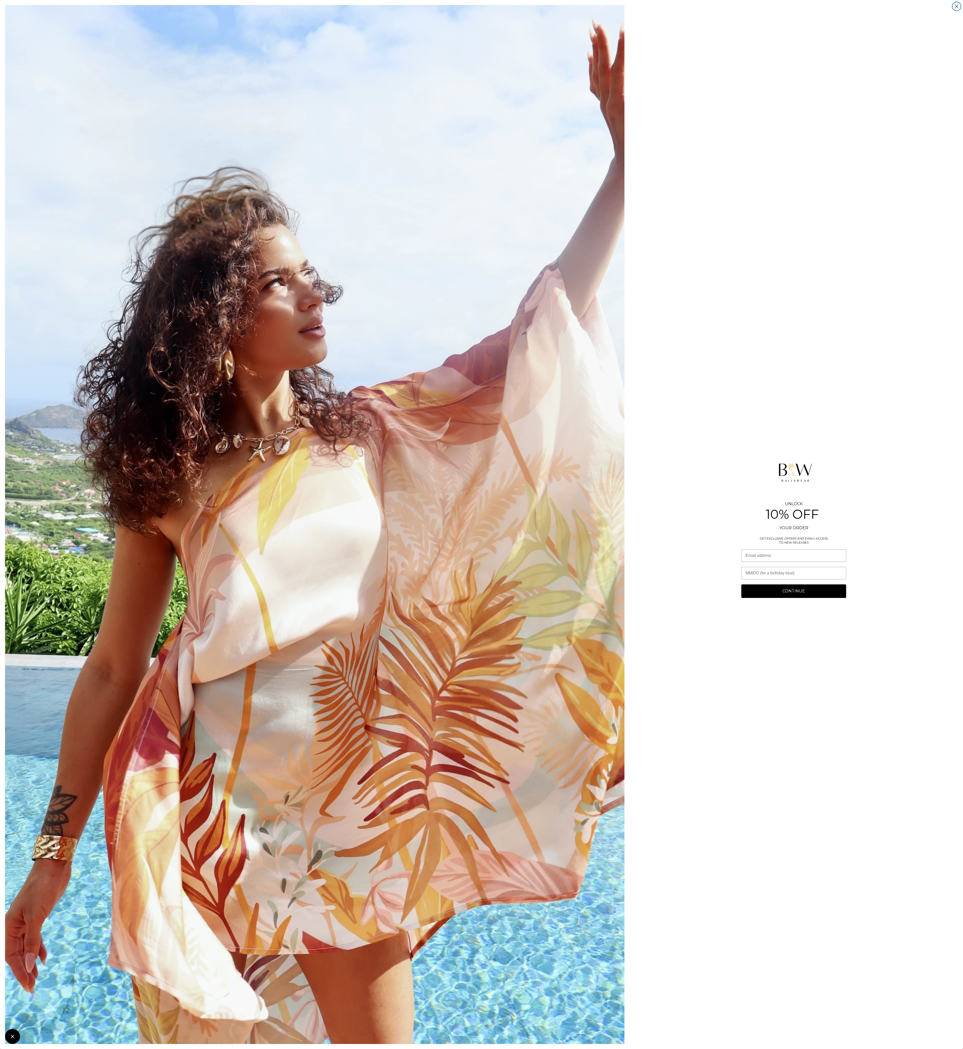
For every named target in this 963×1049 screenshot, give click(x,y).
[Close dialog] (956, 6)
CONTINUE (793, 591)
